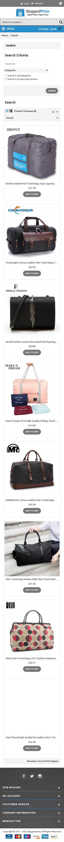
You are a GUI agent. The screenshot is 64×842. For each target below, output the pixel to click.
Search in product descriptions (22, 79)
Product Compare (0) (25, 111)
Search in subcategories (19, 75)
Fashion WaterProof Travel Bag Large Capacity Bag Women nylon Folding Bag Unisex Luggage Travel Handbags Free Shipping (33, 183)
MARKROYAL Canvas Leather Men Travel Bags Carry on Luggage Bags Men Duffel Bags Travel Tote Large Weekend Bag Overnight (33, 500)
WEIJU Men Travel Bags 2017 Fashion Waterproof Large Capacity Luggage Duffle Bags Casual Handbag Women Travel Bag (33, 658)
